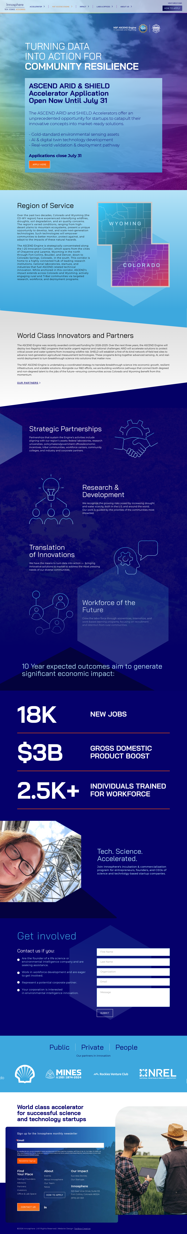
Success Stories (79, 1176)
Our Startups (77, 1179)
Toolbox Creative (82, 1228)
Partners (21, 1186)
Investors (22, 1190)
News (47, 1187)
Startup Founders (26, 1179)
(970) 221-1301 (77, 1198)
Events (47, 1176)
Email (20, 1140)
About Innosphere (53, 1179)
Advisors (21, 1183)
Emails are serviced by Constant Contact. (28, 1155)
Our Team (49, 1183)
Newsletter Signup (27, 1161)
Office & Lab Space (26, 1194)
